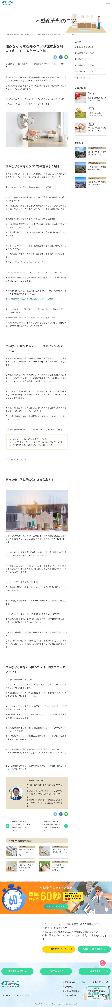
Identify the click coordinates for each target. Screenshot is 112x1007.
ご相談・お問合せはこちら (94, 949)
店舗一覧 (69, 987)
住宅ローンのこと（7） (84, 71)
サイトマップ (5, 995)
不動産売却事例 (72, 991)
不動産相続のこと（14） (85, 65)
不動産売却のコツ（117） (85, 53)
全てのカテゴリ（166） (84, 47)
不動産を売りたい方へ (75, 982)
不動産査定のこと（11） (84, 59)
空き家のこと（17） (83, 78)
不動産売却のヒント (74, 995)
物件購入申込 (95, 971)
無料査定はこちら (59, 949)
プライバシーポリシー (21, 995)
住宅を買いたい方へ (102, 982)
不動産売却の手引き (17, 971)
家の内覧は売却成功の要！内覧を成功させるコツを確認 (29, 299)
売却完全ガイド (56, 971)
